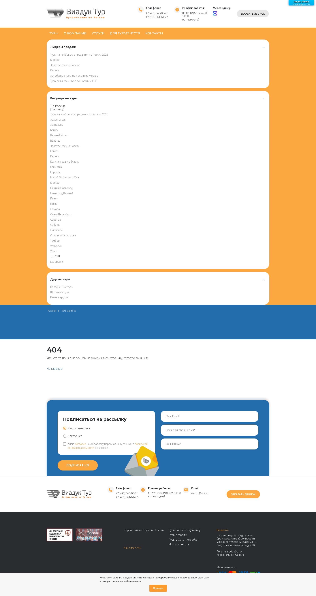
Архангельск (57, 119)
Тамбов (55, 240)
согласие (80, 444)
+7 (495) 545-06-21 (157, 13)
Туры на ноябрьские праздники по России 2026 (79, 54)
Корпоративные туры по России (144, 530)
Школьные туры (59, 292)
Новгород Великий (61, 193)
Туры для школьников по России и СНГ (73, 81)
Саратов (55, 219)
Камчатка (56, 167)
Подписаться (78, 465)
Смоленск (56, 230)
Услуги (98, 33)
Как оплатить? (132, 548)
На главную (54, 369)
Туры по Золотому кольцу (184, 530)
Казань (54, 70)
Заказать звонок (253, 13)
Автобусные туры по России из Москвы (74, 75)
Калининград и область (64, 161)
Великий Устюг (59, 135)
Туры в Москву (178, 535)
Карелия (55, 172)
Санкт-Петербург (60, 214)
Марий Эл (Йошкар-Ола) (64, 177)
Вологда (55, 140)
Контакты (154, 33)
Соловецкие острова (63, 235)
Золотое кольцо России (64, 65)
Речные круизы (59, 297)
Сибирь (55, 224)
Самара (55, 209)
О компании (75, 33)
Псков (53, 203)
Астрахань (56, 124)
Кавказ (54, 151)
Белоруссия (57, 261)
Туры (53, 33)
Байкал (54, 130)
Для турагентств (125, 33)
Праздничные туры (61, 287)
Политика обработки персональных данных (230, 553)
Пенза (54, 198)
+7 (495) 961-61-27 (157, 17)
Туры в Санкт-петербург (184, 539)
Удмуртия (56, 246)
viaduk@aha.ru (199, 493)
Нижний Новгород (61, 188)
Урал (53, 251)
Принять (158, 588)
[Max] (215, 13)
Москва (54, 59)
